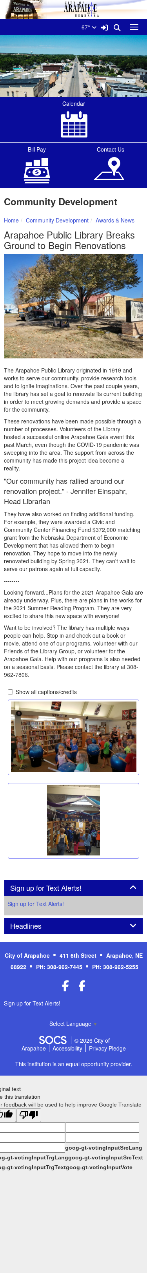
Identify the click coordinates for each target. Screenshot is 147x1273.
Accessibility (67, 1048)
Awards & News (115, 220)
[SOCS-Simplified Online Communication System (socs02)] (52, 1040)
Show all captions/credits (46, 692)
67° (87, 27)
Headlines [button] (34, 926)
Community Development (57, 220)
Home (11, 220)
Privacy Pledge (107, 1048)
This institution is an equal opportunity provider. (73, 1064)
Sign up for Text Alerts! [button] (54, 888)
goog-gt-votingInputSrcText (105, 1157)
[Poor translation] (28, 1115)
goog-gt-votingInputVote (99, 1167)
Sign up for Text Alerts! (35, 904)
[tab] (73, 888)
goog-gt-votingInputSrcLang (103, 1148)
